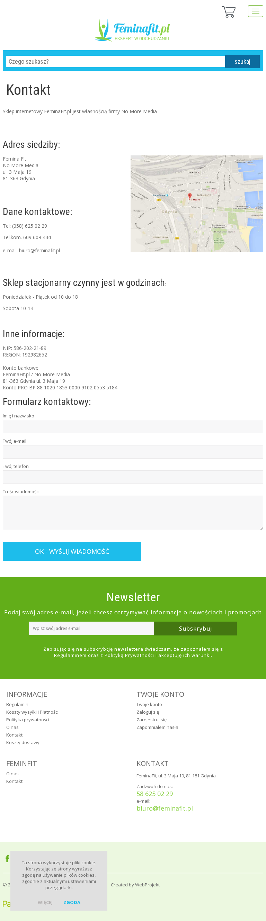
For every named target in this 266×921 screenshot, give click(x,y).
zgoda (71, 902)
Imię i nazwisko (18, 416)
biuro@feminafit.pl (164, 808)
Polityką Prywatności (129, 655)
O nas (12, 727)
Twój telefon (16, 466)
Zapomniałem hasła (157, 727)
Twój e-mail (14, 441)
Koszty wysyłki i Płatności (32, 712)
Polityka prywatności (27, 719)
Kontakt (14, 735)
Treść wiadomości (21, 491)
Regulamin (17, 704)
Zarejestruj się (151, 719)
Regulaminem (70, 655)
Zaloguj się (147, 712)
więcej (45, 902)
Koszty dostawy (22, 742)
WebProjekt (147, 885)
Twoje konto (149, 704)
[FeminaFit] (133, 27)
